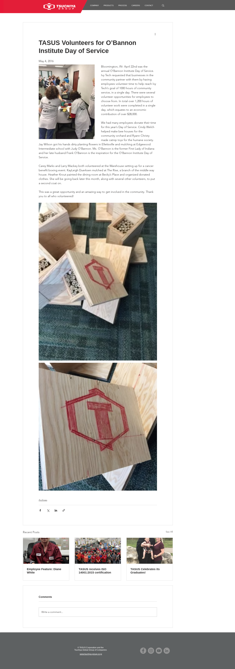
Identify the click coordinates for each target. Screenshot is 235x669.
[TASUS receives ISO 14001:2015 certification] (98, 551)
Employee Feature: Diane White (44, 571)
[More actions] (155, 34)
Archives (43, 500)
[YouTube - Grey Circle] (159, 651)
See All (169, 531)
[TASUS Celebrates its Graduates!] (150, 551)
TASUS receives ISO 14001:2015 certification (95, 571)
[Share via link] (63, 510)
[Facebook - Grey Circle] (143, 651)
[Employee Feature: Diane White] (46, 551)
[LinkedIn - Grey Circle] (167, 651)
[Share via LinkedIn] (55, 510)
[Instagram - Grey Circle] (151, 651)
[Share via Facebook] (40, 510)
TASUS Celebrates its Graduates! (145, 571)
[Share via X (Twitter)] (48, 510)
